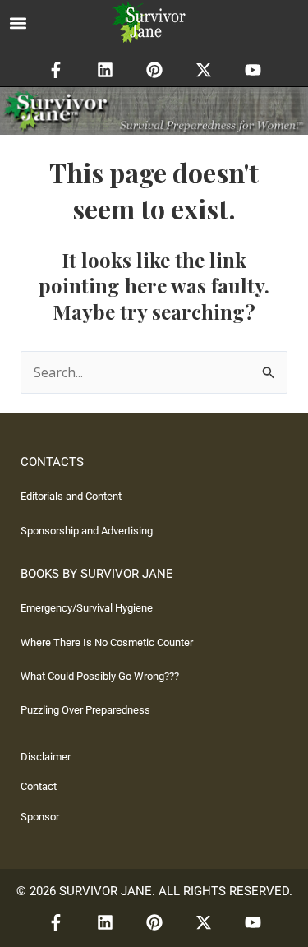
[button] (17, 22)
